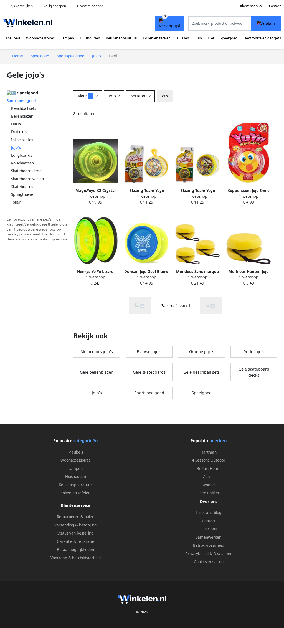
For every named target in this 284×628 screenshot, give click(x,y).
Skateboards (22, 186)
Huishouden (90, 38)
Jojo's (97, 392)
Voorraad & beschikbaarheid (75, 557)
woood (209, 484)
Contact (275, 6)
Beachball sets (23, 108)
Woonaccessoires (40, 38)
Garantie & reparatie (75, 541)
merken (219, 440)
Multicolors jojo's (96, 351)
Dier (211, 38)
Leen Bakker (208, 492)
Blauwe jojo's (149, 351)
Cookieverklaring (209, 561)
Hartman (209, 452)
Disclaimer (223, 553)
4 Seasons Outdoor (208, 460)
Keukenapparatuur (121, 38)
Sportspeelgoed (21, 100)
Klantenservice (251, 6)
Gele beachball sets (201, 372)
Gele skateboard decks (254, 372)
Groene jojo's (201, 351)
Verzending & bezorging (75, 525)
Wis (165, 95)
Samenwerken (208, 537)
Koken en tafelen (157, 38)
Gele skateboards (149, 372)
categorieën (85, 440)
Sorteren (139, 95)
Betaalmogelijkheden (75, 549)
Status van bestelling (75, 533)
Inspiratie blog (208, 512)
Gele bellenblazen (96, 372)
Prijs (113, 95)
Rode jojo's (254, 351)
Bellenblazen (22, 116)
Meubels (13, 38)
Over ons (209, 528)
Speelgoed (228, 38)
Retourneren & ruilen (75, 516)
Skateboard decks (26, 170)
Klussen (182, 38)
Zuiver (208, 476)
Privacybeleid (197, 553)
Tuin (198, 38)
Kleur (85, 95)
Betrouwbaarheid (208, 545)
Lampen (67, 38)
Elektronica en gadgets (262, 38)
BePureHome (208, 468)
